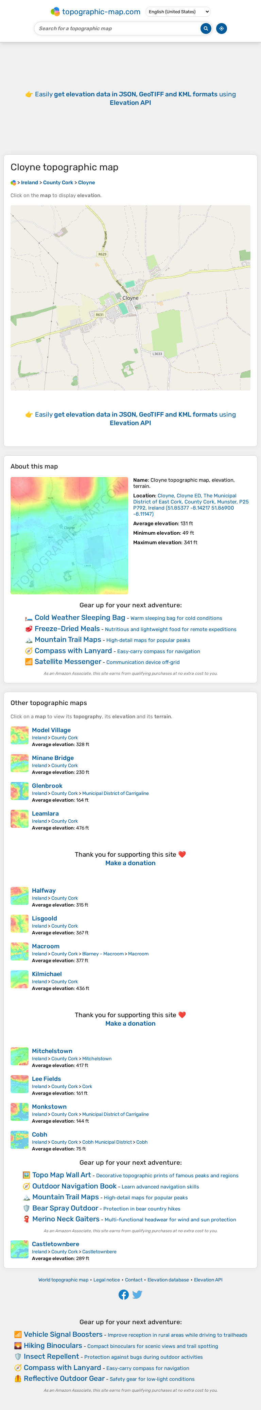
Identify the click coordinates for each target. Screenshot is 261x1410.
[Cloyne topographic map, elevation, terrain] (69, 535)
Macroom (45, 946)
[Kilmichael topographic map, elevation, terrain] (20, 980)
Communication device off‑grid (143, 662)
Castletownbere (55, 1244)
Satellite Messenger (68, 661)
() (191, 505)
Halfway (44, 890)
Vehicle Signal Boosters (63, 1334)
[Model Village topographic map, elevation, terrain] (20, 736)
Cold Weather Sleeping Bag (80, 617)
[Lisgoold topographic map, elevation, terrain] (20, 925)
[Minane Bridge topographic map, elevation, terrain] (20, 764)
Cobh (39, 1134)
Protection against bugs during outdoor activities (143, 1357)
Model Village (51, 730)
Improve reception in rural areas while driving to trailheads (177, 1335)
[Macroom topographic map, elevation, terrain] (20, 953)
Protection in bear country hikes (141, 1209)
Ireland (39, 738)
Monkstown (49, 1106)
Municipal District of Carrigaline (115, 793)
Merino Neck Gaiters (66, 1219)
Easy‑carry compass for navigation (158, 651)
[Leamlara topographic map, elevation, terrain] (20, 820)
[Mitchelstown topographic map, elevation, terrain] (20, 1057)
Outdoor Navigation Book (74, 1186)
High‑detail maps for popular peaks (148, 640)
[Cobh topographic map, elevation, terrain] (20, 1141)
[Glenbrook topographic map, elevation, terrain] (20, 792)
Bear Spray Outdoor (65, 1208)
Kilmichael (47, 974)
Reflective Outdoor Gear (64, 1378)
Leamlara (45, 813)
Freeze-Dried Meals (67, 628)
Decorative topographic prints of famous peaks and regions (167, 1176)
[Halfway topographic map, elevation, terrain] (20, 897)
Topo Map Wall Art (61, 1174)
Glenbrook (47, 785)
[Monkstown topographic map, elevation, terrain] (20, 1113)
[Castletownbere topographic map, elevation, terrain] (20, 1250)
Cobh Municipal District (107, 1142)
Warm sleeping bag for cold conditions (176, 618)
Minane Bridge (53, 758)
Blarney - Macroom (103, 954)
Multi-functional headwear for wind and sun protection (170, 1220)
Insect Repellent (51, 1356)
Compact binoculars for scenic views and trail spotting (152, 1346)
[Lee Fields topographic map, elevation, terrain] (20, 1085)
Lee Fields (46, 1079)
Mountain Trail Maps (68, 639)
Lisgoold (44, 918)
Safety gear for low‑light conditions (152, 1379)
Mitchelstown (52, 1051)
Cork (87, 1086)
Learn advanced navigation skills (160, 1187)
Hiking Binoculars (53, 1345)
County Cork (64, 738)
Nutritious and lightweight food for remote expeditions (171, 629)
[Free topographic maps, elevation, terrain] (13, 182)
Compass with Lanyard (73, 650)
